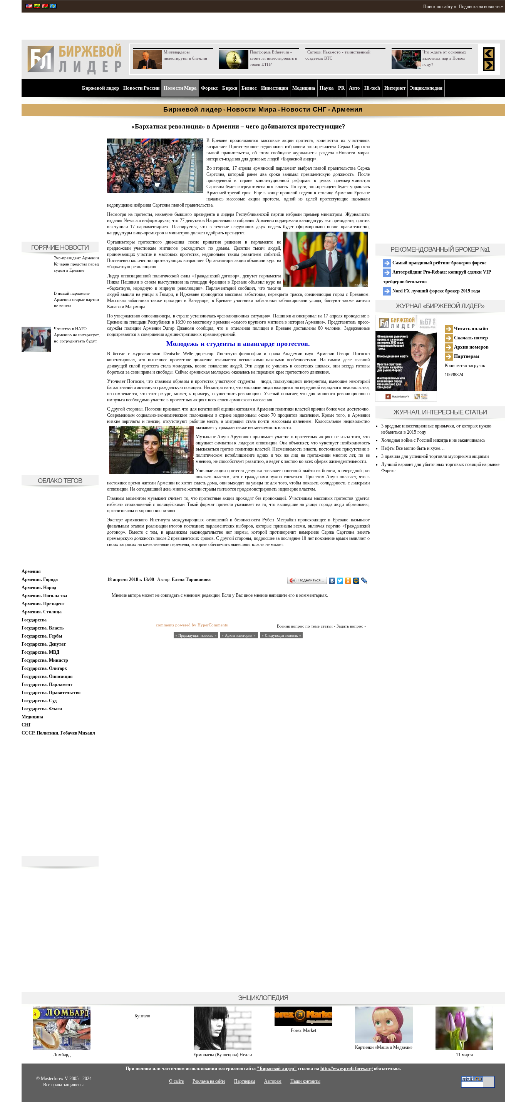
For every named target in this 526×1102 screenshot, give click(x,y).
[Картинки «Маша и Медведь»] (384, 1041)
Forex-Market (303, 1030)
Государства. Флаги (42, 708)
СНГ (27, 725)
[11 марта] (464, 1048)
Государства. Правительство (51, 692)
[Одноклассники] (348, 581)
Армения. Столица (42, 611)
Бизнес (249, 88)
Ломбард (61, 1054)
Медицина (303, 88)
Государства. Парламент (47, 684)
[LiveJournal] (364, 581)
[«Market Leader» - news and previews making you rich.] (28, 7)
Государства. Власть (43, 628)
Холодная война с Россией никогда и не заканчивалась (433, 440)
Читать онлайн (470, 328)
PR (341, 88)
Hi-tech (372, 88)
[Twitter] (340, 581)
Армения (31, 571)
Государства (34, 620)
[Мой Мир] (356, 581)
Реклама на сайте (209, 1081)
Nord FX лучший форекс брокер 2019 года (435, 291)
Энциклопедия (426, 88)
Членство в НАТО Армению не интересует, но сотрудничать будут (77, 334)
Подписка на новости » (481, 6)
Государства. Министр (45, 660)
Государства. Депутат (44, 644)
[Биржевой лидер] (74, 73)
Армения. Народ (39, 587)
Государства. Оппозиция (47, 676)
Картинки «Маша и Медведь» (383, 1047)
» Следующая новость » (281, 635)
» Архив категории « (239, 635)
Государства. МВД (40, 652)
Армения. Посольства (44, 595)
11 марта (464, 1054)
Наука (327, 88)
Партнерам (466, 356)
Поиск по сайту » (439, 6)
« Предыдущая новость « (195, 635)
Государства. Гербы (42, 636)
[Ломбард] (61, 1048)
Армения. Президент (43, 603)
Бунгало (142, 1016)
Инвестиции (274, 88)
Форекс (209, 88)
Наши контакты (305, 1081)
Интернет (394, 88)
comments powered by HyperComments (192, 625)
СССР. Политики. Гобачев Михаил (58, 733)
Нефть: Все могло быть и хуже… (413, 448)
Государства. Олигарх (44, 668)
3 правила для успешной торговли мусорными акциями (435, 456)
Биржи (229, 88)
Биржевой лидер (100, 88)
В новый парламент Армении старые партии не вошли (76, 299)
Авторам (272, 1081)
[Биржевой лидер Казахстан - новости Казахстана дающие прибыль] (53, 7)
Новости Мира (180, 88)
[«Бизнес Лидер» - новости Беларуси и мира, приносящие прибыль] (45, 7)
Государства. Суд (39, 700)
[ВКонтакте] (332, 581)
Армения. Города (40, 579)
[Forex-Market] (303, 1024)
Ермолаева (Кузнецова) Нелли (222, 1054)
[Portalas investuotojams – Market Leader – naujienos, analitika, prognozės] (37, 7)
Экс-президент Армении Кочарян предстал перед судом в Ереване (76, 263)
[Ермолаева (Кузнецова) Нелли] (222, 1048)
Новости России (141, 88)
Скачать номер (470, 338)
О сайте (176, 1081)
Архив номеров (471, 347)
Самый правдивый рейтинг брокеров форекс (438, 262)
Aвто (354, 88)
